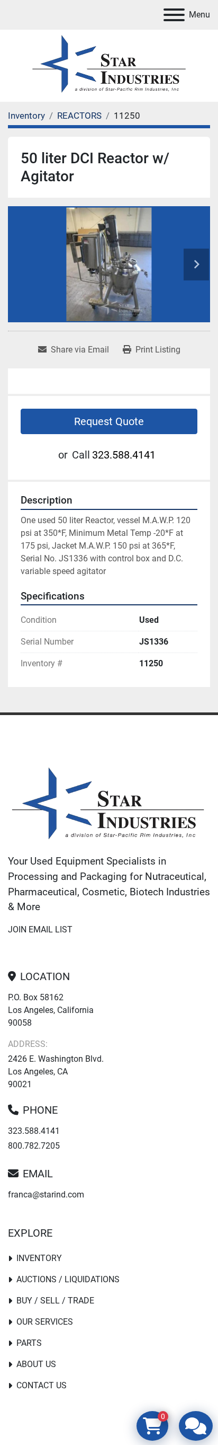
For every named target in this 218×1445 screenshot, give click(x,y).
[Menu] (174, 14)
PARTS (29, 1343)
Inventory (39, 1258)
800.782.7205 (34, 1146)
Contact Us (41, 1385)
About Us (36, 1364)
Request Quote (109, 421)
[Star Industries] (108, 805)
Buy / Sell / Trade (55, 1301)
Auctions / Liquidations (68, 1279)
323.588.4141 (124, 454)
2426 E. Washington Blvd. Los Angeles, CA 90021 (56, 1071)
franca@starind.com (46, 1195)
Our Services (44, 1322)
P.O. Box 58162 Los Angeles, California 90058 (51, 1010)
